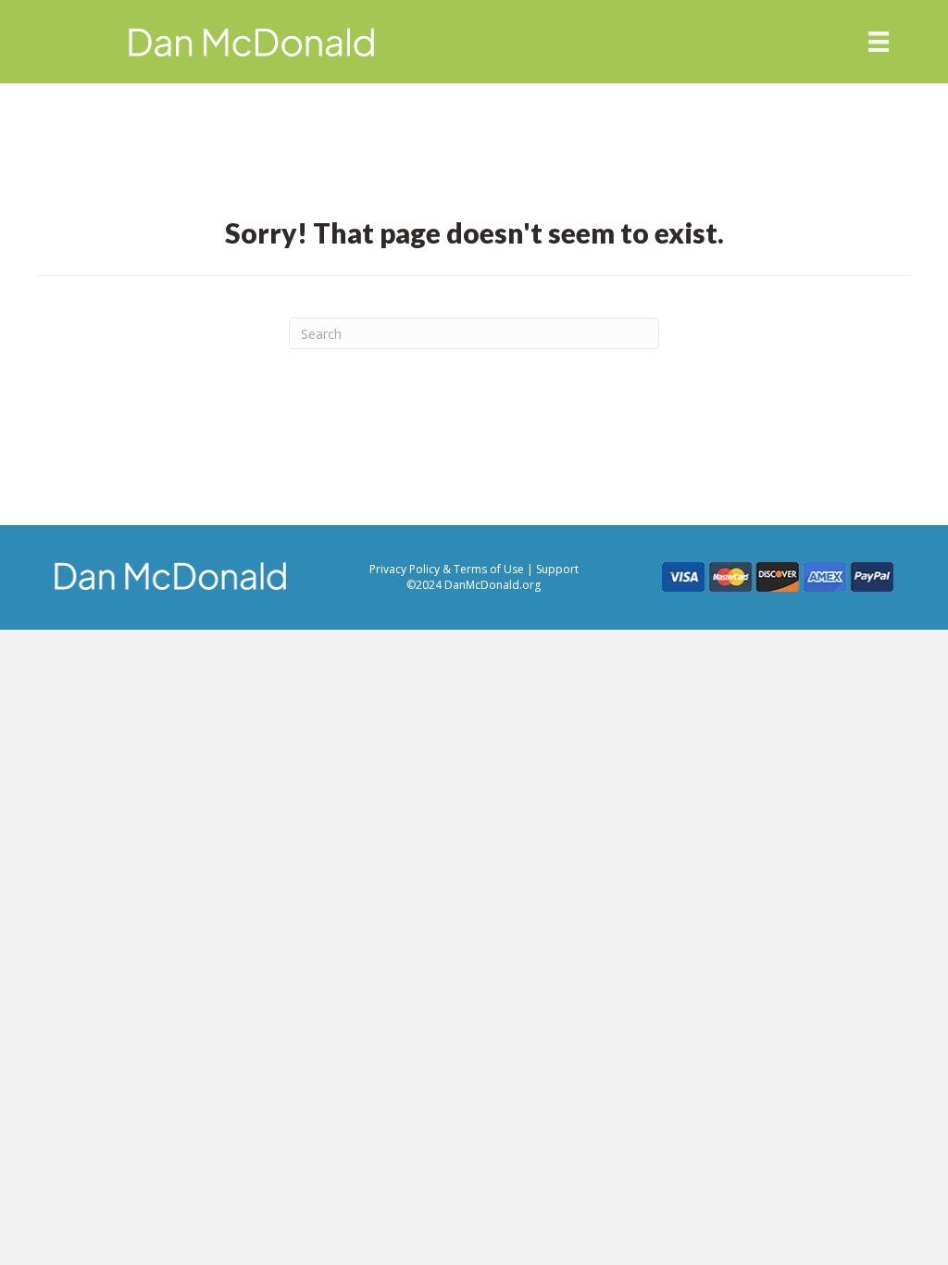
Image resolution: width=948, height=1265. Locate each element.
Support (557, 569)
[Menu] (878, 42)
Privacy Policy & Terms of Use (448, 569)
